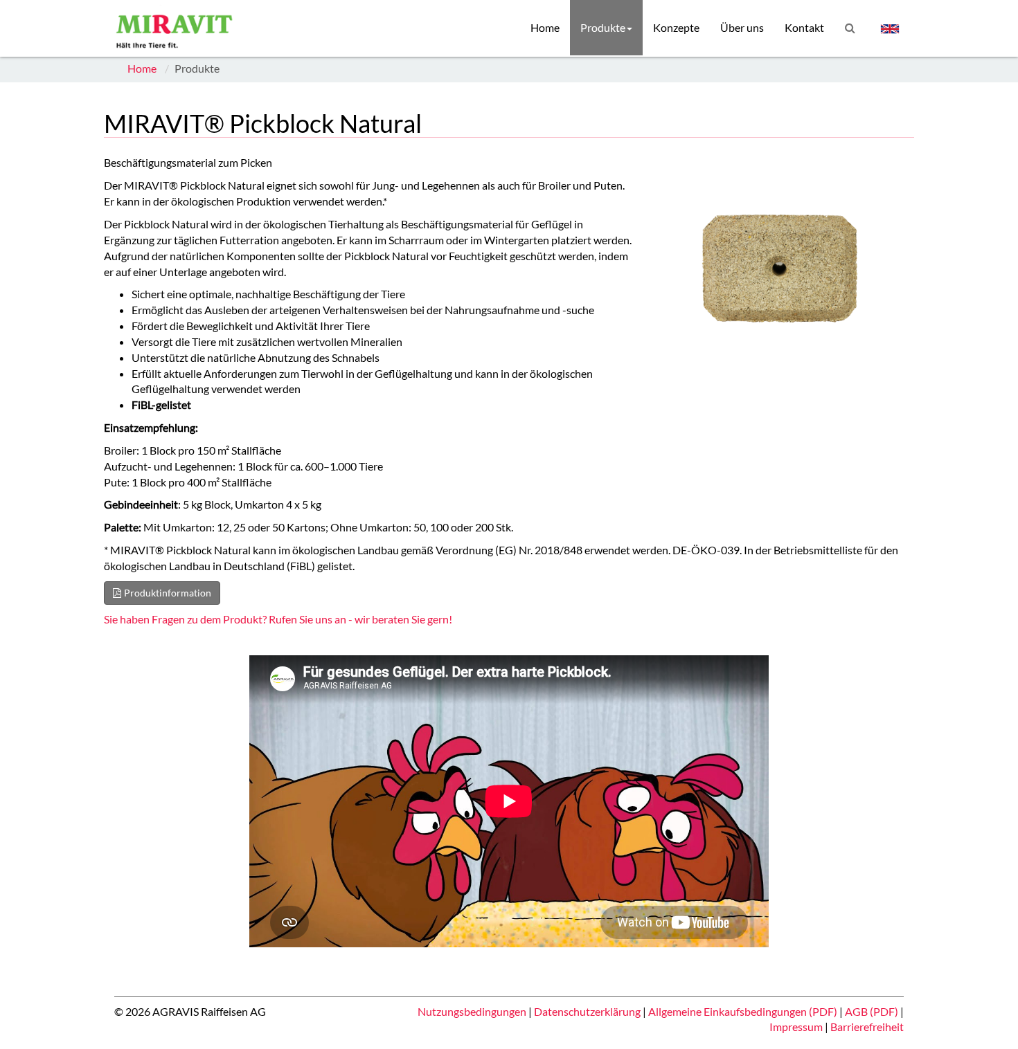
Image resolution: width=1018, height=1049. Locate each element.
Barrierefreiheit (867, 1026)
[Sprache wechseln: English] (890, 28)
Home (545, 27)
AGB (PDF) (872, 1011)
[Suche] (850, 27)
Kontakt (804, 27)
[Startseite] (177, 27)
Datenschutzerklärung (588, 1011)
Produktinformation (167, 593)
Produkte (602, 27)
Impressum (797, 1026)
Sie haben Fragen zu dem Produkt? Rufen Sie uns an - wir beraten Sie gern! (278, 619)
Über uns (742, 27)
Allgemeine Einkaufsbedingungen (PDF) (743, 1011)
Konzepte (676, 27)
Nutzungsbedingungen (473, 1011)
